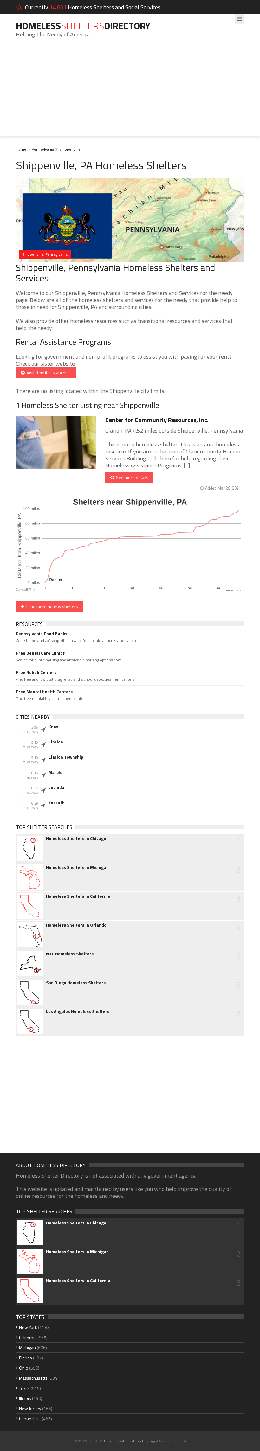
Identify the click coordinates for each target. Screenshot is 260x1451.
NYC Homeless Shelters (70, 954)
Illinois (25, 1398)
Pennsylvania (43, 149)
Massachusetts (33, 1378)
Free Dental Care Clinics (40, 653)
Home (21, 149)
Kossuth (56, 803)
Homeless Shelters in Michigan (77, 867)
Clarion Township (66, 757)
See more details (131, 477)
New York (28, 1327)
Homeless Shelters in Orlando (76, 925)
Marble (55, 772)
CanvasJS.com (234, 590)
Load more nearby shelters (51, 606)
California (27, 1337)
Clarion (56, 742)
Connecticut (30, 1418)
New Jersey (30, 1408)
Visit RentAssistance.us (48, 372)
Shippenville (70, 149)
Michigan (27, 1347)
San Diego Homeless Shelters (76, 983)
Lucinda (56, 787)
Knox (53, 726)
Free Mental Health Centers (44, 692)
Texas (24, 1388)
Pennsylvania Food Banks (41, 634)
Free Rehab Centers (36, 672)
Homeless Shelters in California (78, 896)
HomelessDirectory (83, 25)
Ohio (23, 1367)
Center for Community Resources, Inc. (157, 420)
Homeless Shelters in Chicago (76, 838)
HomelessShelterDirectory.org (129, 1441)
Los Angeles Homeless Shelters (77, 1011)
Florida (25, 1357)
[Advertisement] (130, 92)
